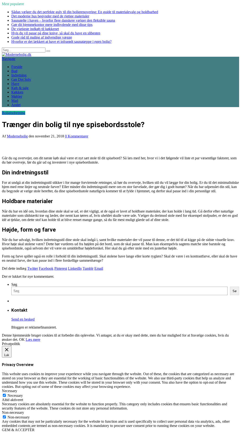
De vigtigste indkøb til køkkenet (35, 29)
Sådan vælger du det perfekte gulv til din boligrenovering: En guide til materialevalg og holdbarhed (84, 12)
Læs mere (33, 340)
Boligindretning (13, 113)
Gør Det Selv (21, 79)
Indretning (19, 75)
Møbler (16, 96)
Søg (14, 284)
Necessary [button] (9, 391)
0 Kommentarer (76, 136)
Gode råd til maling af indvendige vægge (41, 37)
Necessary (15, 396)
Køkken (17, 92)
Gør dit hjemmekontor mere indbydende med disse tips (51, 25)
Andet (15, 105)
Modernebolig (17, 136)
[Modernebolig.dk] (16, 54)
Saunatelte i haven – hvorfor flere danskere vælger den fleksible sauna (63, 20)
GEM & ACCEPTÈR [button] (18, 430)
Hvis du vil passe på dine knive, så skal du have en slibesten (55, 33)
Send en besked (23, 319)
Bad (14, 71)
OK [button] (22, 340)
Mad (14, 101)
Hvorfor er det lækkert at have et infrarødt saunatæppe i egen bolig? (61, 42)
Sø (235, 291)
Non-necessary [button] (13, 412)
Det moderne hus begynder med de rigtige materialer (50, 16)
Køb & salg (19, 88)
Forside (16, 67)
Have (15, 84)
